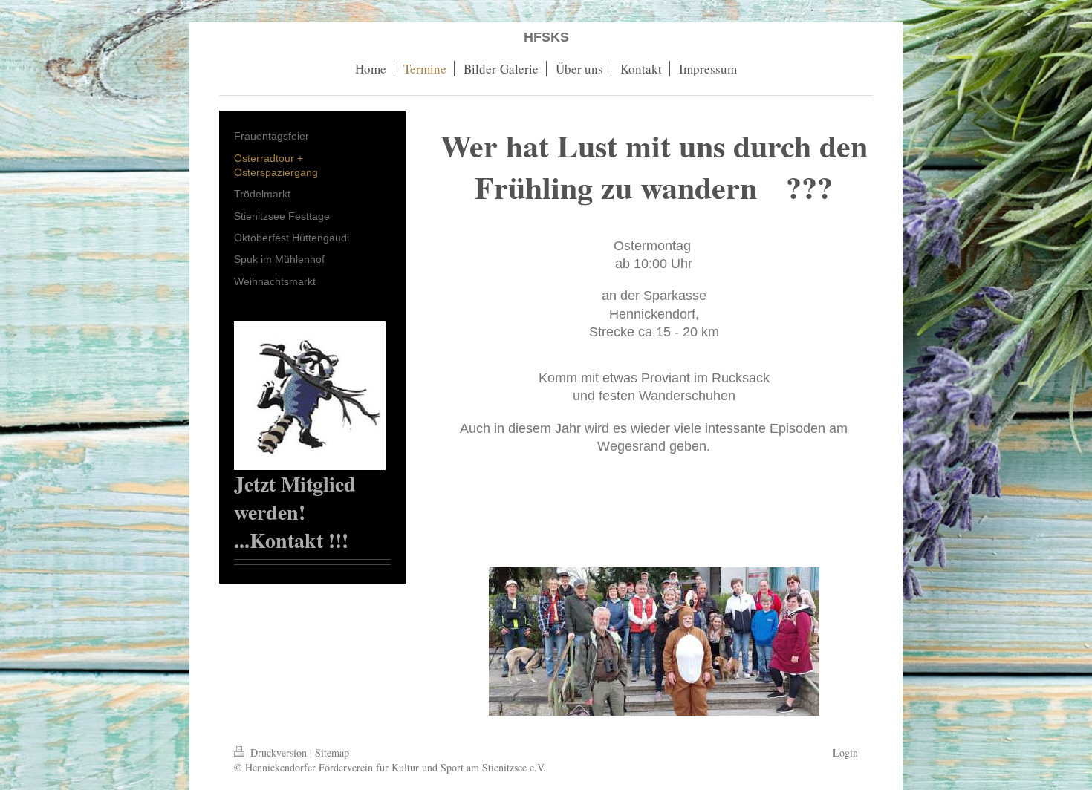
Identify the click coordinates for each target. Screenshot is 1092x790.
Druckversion (278, 752)
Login (845, 752)
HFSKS (546, 37)
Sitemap (332, 752)
